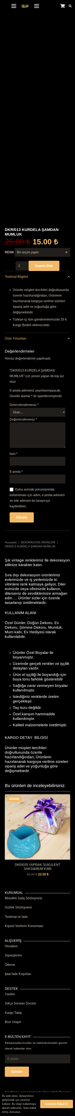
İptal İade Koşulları (18, 974)
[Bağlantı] (25, 6)
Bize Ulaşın (13, 1022)
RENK (9, 252)
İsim (13, 454)
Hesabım (11, 946)
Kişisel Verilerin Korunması (24, 926)
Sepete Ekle (44, 266)
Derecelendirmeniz (24, 405)
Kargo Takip (13, 1012)
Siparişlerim (13, 955)
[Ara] (70, 6)
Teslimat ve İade (16, 916)
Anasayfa (11, 542)
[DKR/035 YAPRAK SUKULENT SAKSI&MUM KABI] (37, 797)
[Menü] (14, 6)
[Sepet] (62, 6)
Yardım (10, 994)
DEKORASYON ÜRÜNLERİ (38, 542)
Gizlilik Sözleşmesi (18, 907)
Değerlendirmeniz (23, 419)
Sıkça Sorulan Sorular (20, 1003)
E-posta (16, 471)
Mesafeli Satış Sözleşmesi (23, 898)
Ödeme (10, 964)
